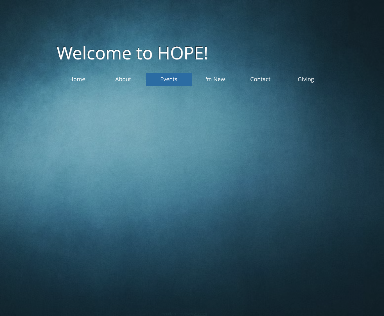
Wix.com (200, 314)
